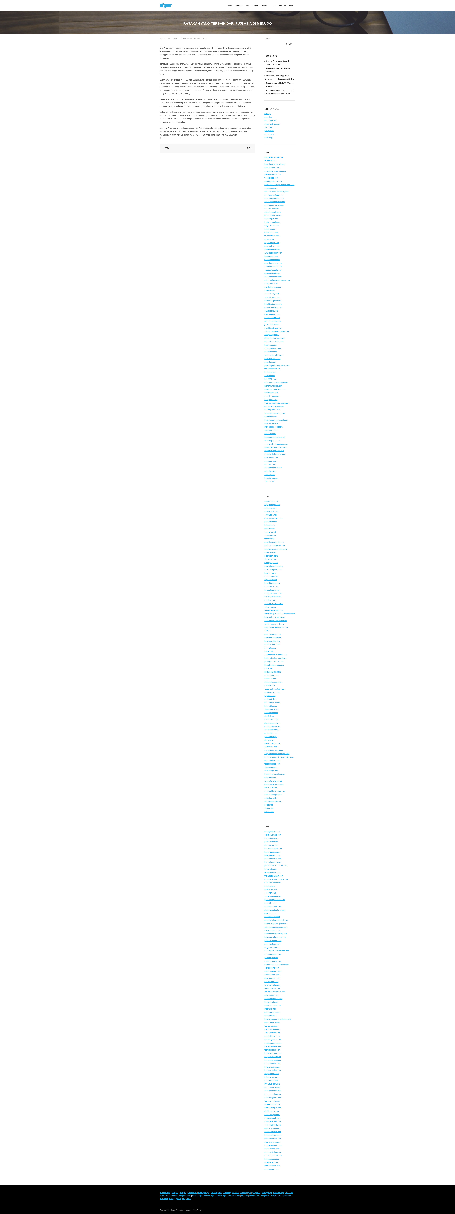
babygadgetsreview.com (274, 617)
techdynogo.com (271, 1026)
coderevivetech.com (272, 1138)
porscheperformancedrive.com (277, 366)
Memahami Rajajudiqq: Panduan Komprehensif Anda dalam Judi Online (279, 77)
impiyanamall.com (272, 222)
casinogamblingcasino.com (275, 927)
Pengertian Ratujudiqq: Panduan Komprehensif (277, 70)
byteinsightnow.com (272, 1135)
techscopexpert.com (272, 1060)
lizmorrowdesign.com (273, 386)
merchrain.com (270, 461)
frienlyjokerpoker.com (273, 593)
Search (267, 39)
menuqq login (165, 1193)
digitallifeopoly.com (272, 212)
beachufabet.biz (271, 423)
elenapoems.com (271, 968)
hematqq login (278, 1193)
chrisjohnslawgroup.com (274, 338)
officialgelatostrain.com (274, 406)
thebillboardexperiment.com (276, 420)
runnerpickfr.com (271, 511)
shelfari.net (269, 716)
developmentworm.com (274, 784)
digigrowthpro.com (272, 505)
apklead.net (269, 481)
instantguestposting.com (274, 774)
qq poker (268, 117)
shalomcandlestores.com (274, 910)
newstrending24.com (273, 795)
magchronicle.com (272, 1029)
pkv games (202, 38)
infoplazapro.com (271, 1077)
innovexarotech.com (272, 1145)
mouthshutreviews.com (274, 205)
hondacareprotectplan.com (275, 924)
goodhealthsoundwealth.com (276, 965)
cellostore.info (270, 893)
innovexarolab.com (272, 1118)
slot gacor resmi (171, 1196)
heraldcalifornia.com (273, 304)
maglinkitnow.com (272, 1036)
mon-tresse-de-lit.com (273, 427)
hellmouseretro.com (272, 971)
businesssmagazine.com (274, 546)
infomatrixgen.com (272, 1115)
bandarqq (187, 38)
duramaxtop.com (271, 982)
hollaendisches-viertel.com (275, 658)
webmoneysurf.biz (272, 703)
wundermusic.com (272, 260)
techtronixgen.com (272, 1050)
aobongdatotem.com (273, 181)
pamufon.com (270, 362)
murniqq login (267, 1193)
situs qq (267, 114)
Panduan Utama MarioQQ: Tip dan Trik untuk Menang (278, 84)
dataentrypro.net (271, 845)
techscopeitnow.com (273, 1156)
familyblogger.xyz (271, 335)
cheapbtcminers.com (273, 277)
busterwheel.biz (271, 713)
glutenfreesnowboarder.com (276, 383)
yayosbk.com (269, 696)
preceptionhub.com (272, 174)
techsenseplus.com (272, 1094)
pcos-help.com (270, 522)
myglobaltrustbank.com (274, 750)
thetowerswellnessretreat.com (276, 403)
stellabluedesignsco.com (274, 992)
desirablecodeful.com (273, 999)
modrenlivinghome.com (274, 451)
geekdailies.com (271, 458)
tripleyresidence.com (273, 348)
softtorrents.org (270, 352)
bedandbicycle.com (272, 301)
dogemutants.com (271, 978)
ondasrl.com (269, 376)
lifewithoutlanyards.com (274, 665)
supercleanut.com (271, 297)
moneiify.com (269, 903)
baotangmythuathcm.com (275, 937)
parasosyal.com (271, 958)
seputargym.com (271, 219)
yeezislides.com (271, 178)
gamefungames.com (273, 263)
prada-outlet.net (271, 501)
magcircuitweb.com (272, 1057)
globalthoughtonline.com (274, 900)
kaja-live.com (270, 573)
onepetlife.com (270, 417)
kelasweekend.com (272, 801)
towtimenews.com (272, 930)
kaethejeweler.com (272, 410)
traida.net (268, 668)
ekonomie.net (270, 778)
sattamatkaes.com (272, 917)
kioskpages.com (271, 393)
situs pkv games (234, 1196)
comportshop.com (271, 760)
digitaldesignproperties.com (276, 879)
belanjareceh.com (272, 855)
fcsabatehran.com (271, 975)
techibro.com (269, 600)
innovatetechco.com (272, 1070)
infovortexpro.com (271, 1149)
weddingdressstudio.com (274, 689)
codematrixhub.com (272, 1091)
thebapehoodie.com (272, 954)
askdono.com (270, 535)
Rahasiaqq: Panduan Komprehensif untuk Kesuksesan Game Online (279, 92)
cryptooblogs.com (271, 243)
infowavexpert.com (272, 1084)
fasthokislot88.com (272, 318)
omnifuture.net (270, 515)
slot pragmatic (270, 121)
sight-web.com (270, 580)
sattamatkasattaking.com (274, 413)
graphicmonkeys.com (273, 307)
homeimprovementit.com (274, 164)
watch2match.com (272, 743)
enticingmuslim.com (272, 961)
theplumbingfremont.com (274, 791)
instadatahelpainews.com (275, 454)
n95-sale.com (270, 552)
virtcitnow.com (270, 559)
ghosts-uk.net (270, 532)
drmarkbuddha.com (272, 638)
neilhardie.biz (270, 699)
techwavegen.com (272, 1101)
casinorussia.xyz (271, 720)
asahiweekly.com (271, 294)
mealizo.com (269, 886)
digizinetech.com (271, 1111)
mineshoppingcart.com (274, 198)
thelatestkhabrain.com (273, 876)
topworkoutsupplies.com (274, 202)
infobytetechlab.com (272, 1121)
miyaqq (172, 1199)
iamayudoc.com (271, 284)
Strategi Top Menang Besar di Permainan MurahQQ (276, 62)
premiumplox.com (271, 692)
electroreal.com (270, 188)
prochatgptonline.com (273, 566)
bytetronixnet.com (271, 1159)
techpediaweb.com (272, 1063)
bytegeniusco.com (272, 1087)
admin (174, 38)
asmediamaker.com (272, 896)
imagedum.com (270, 400)
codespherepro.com (272, 1125)
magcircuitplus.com (272, 1152)
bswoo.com (269, 812)
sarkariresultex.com (272, 883)
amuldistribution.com (273, 253)
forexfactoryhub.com (272, 569)
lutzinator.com (270, 372)
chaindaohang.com (272, 634)
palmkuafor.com (271, 842)
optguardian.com (271, 226)
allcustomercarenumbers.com (276, 331)
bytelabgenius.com (272, 1067)
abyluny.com (269, 475)
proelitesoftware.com (273, 328)
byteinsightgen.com (272, 1108)
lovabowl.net (269, 161)
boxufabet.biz (270, 434)
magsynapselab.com (273, 1046)
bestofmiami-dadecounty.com (276, 191)
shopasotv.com (270, 767)
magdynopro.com (271, 1074)
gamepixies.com (271, 311)
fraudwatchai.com (271, 236)
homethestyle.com (272, 249)
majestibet (164, 1199)
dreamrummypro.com (273, 849)
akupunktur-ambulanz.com (275, 621)
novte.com (268, 651)
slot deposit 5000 (284, 1196)
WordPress (197, 1210)
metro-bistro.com (271, 675)
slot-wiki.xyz (269, 740)
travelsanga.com (271, 771)
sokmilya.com (270, 471)
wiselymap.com (271, 563)
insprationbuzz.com (272, 862)
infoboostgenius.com (273, 1098)
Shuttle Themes (177, 1210)
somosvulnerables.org (273, 355)
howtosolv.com (270, 679)
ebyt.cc (267, 631)
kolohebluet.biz (270, 706)
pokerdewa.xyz (270, 737)
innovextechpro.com (272, 1053)
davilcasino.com (271, 232)
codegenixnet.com (272, 1128)
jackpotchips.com (271, 325)
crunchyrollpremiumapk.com (276, 920)
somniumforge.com (272, 944)
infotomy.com (269, 1016)
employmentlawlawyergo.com (276, 754)
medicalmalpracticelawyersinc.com (279, 757)
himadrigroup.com (272, 583)
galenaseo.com (270, 747)
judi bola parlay (216, 1193)
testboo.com (269, 685)
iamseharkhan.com (272, 872)
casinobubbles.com (272, 215)
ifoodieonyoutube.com (273, 195)
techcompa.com (271, 576)
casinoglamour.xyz (272, 726)
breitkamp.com (270, 345)
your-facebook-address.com (276, 444)
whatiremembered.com (274, 624)
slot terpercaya (203, 1193)
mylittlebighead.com (272, 287)
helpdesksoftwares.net (273, 157)
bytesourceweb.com (272, 1132)
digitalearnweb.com (272, 835)
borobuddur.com (271, 256)
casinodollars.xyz (271, 730)
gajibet (178, 1199)
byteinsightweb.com (272, 1040)
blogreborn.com (271, 556)
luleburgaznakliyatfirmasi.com (276, 951)
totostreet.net (269, 229)
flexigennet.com (271, 1002)
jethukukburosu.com (272, 941)
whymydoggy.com (272, 832)
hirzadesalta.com (271, 209)
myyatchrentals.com (272, 907)
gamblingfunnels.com (273, 518)
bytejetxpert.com (271, 1162)
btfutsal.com (269, 525)
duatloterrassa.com (272, 359)
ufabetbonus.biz (271, 798)
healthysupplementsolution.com (277, 1019)
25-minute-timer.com (273, 266)
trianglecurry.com (271, 396)
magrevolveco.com (272, 1142)
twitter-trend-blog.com (273, 610)
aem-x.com (269, 239)
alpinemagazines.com (273, 604)
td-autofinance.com (272, 590)
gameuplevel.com (271, 246)
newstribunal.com (271, 168)
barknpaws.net (270, 889)
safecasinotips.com (272, 321)
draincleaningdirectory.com (275, 934)
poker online (192, 1193)
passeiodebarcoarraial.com (275, 866)
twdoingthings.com (272, 988)
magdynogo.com (271, 1169)
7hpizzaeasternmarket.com (275, 655)
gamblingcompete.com (274, 542)
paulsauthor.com (271, 995)
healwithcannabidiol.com (274, 389)
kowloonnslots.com (272, 597)
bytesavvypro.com (272, 1104)
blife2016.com (270, 379)
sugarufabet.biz (270, 430)
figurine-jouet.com (272, 440)
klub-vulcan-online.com (274, 342)
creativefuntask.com (272, 270)
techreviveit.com (271, 1081)
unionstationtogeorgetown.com (277, 280)
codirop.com (269, 529)
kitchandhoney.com (272, 672)
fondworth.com (270, 869)
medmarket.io (270, 1009)
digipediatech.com (272, 1033)
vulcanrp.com (270, 607)
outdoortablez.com (272, 1012)
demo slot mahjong (272, 124)
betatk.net (268, 805)
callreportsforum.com (273, 468)
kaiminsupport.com (272, 852)
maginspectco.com (272, 1166)
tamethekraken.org (272, 369)
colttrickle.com (270, 508)
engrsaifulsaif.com (272, 273)
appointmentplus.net (273, 781)
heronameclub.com (272, 1005)
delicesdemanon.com (273, 682)
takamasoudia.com (272, 985)
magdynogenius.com (273, 1043)
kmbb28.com (269, 464)
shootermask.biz (271, 709)
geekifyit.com (269, 913)
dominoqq (268, 138)
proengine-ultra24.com (273, 662)
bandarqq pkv (245, 1193)
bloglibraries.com (271, 948)
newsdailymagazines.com (275, 171)
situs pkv (268, 127)
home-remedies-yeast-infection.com (279, 185)
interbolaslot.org (271, 838)
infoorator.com (270, 648)
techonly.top (269, 539)
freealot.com (269, 290)
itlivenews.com (270, 788)
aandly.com (269, 808)
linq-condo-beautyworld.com (276, 627)
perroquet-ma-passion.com (275, 447)
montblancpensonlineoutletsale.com (279, 614)
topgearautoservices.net (274, 437)
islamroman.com (271, 587)
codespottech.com (272, 1022)
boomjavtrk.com (271, 478)
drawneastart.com (271, 314)
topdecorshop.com (272, 764)
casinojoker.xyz (270, 733)
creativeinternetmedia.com (275, 549)
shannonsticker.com (272, 859)
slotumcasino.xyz (271, 723)
